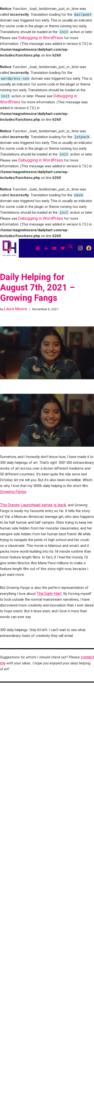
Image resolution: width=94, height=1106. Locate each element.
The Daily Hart (49, 593)
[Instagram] (80, 248)
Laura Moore (15, 308)
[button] (70, 246)
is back (60, 504)
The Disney (10, 504)
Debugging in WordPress (40, 37)
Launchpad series (37, 504)
